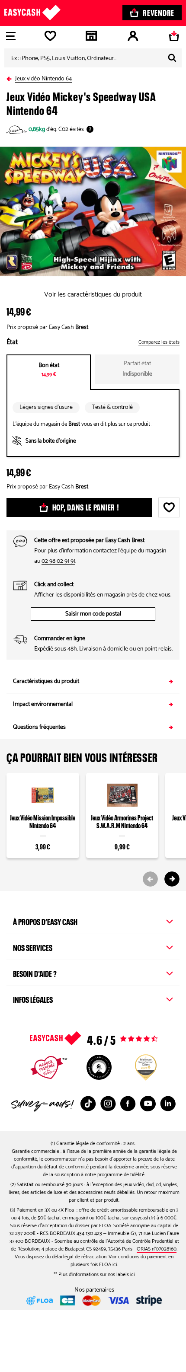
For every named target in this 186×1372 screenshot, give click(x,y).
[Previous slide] (150, 879)
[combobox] (93, 57)
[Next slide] (172, 879)
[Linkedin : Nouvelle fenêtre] (168, 1103)
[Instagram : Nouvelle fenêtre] (108, 1103)
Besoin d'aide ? (35, 972)
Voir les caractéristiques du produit (93, 295)
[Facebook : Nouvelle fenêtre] (128, 1103)
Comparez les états (159, 342)
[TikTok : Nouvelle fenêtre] (88, 1103)
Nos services (32, 946)
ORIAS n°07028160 (156, 1249)
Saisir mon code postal (93, 614)
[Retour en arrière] (10, 77)
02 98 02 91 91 (58, 561)
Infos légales (33, 998)
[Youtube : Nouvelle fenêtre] (148, 1103)
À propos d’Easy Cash (45, 920)
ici (114, 1264)
